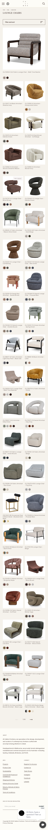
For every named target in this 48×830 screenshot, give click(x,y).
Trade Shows (28, 771)
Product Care (7, 767)
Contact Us (27, 767)
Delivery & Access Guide (10, 783)
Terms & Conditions (9, 792)
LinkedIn (26, 781)
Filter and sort (10, 22)
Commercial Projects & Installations (10, 775)
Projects (5, 764)
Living (8, 9)
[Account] (7, 5)
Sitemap (10, 823)
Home (4, 9)
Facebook (27, 778)
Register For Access (30, 764)
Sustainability (7, 771)
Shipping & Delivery (9, 780)
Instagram (27, 774)
